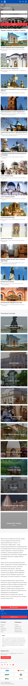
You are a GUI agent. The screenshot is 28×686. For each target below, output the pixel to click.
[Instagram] (10, 664)
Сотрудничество (18, 626)
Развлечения (3, 628)
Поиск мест (15, 607)
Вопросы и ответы (18, 630)
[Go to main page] (4, 1)
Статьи (2, 631)
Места (10, 5)
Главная (2, 5)
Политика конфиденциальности (7, 683)
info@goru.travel (13, 653)
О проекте (17, 624)
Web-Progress (7, 682)
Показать (14, 24)
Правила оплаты (18, 628)
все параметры (15, 20)
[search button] (23, 2)
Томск (7, 5)
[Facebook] (4, 664)
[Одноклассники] (7, 664)
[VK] (2, 664)
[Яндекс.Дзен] (13, 664)
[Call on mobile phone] (20, 2)
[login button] (26, 2)
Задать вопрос (6, 657)
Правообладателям (18, 631)
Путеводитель (3, 630)
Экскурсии (3, 624)
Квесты (2, 626)
